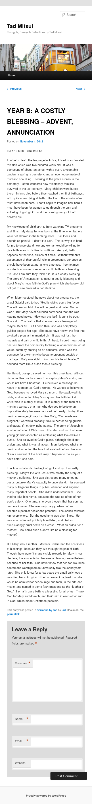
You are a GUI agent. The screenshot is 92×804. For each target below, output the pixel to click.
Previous (14, 89)
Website (20, 763)
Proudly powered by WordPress (46, 795)
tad (64, 610)
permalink (13, 614)
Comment (22, 663)
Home (11, 75)
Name (21, 718)
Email (21, 740)
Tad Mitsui (20, 26)
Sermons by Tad (47, 610)
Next (80, 89)
